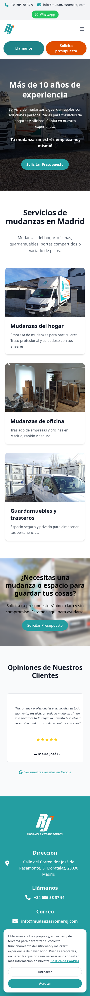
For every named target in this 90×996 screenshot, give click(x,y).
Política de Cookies (64, 961)
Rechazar (45, 972)
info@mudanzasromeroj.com (49, 921)
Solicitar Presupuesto (45, 625)
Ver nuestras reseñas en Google (47, 772)
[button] (9, 29)
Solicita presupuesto (66, 48)
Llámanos (24, 48)
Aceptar (45, 983)
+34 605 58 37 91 (49, 897)
